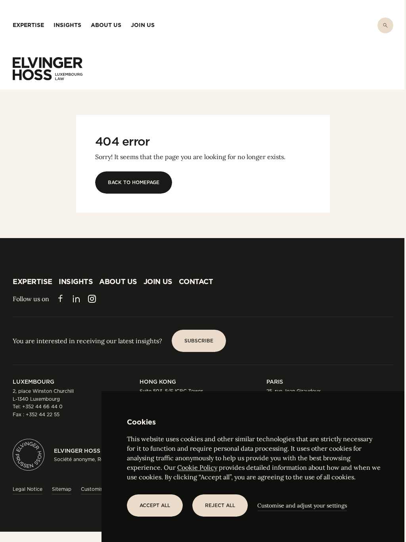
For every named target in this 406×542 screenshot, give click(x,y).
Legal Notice (27, 489)
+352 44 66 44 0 (42, 406)
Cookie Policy (197, 467)
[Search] (385, 25)
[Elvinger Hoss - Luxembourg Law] (47, 68)
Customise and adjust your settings (302, 505)
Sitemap (61, 489)
